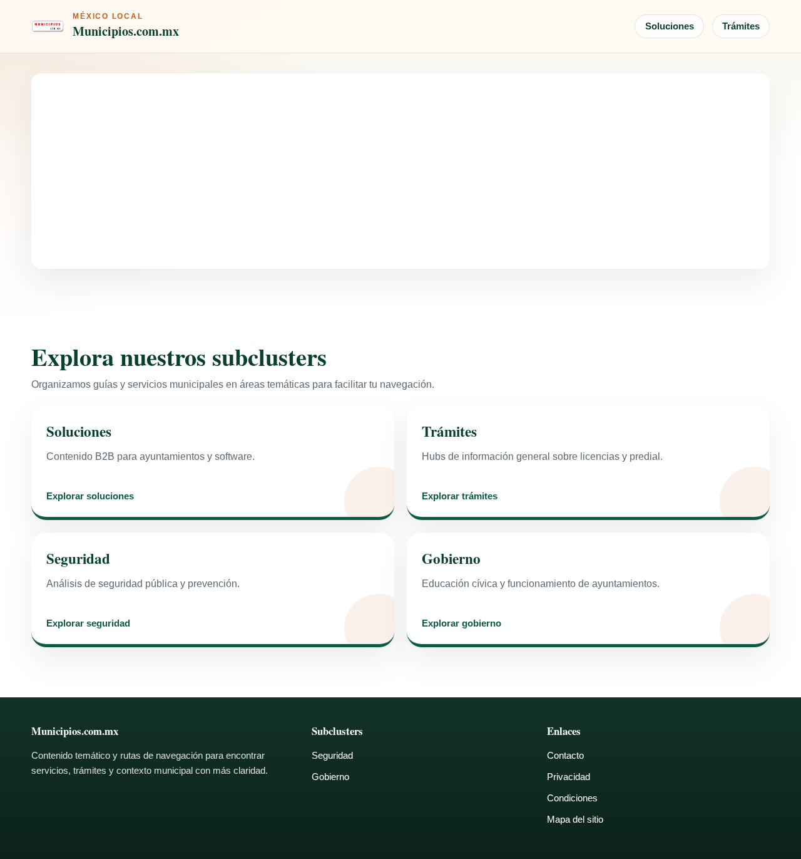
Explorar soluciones (90, 496)
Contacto (565, 755)
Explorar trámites (459, 496)
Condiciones (572, 798)
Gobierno (330, 776)
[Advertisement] (400, 171)
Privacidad (568, 776)
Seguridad (332, 755)
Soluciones (669, 26)
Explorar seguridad (88, 623)
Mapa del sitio (575, 819)
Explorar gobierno (461, 623)
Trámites (741, 26)
